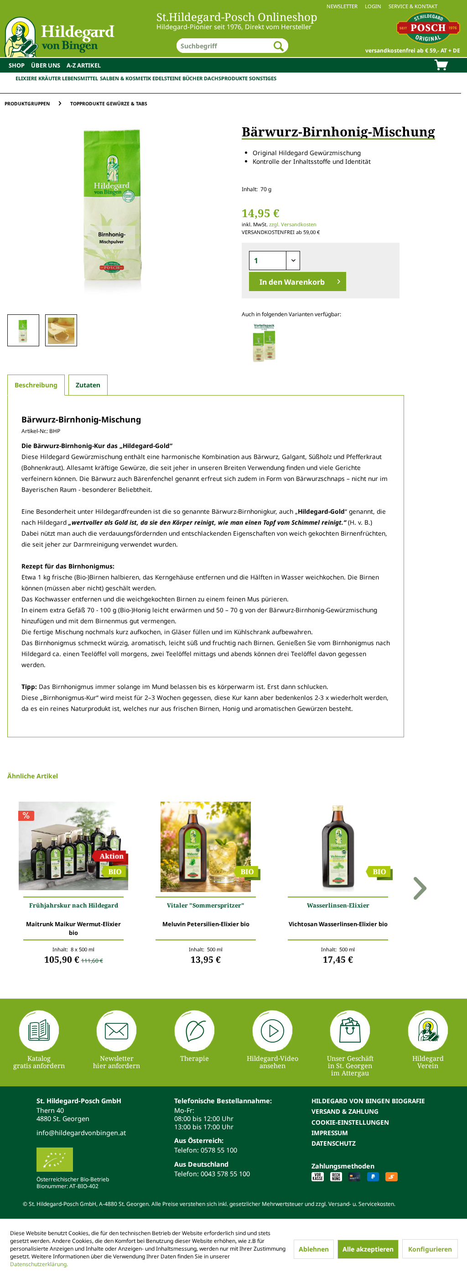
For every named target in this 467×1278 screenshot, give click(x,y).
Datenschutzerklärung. (39, 1264)
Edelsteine (166, 78)
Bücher (192, 78)
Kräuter (49, 78)
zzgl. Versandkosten (293, 224)
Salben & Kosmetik (125, 78)
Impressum (329, 1132)
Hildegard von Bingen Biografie (368, 1100)
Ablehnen (314, 1249)
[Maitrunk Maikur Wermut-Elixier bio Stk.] (73, 849)
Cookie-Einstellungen (350, 1122)
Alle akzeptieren (368, 1249)
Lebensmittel (80, 78)
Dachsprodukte (226, 78)
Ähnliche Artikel (32, 776)
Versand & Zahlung (345, 1111)
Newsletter (342, 6)
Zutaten (88, 385)
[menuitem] (233, 6)
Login (373, 6)
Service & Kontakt (413, 6)
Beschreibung (36, 385)
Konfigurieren (430, 1249)
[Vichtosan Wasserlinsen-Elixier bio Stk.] (338, 849)
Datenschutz (333, 1143)
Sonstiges (262, 78)
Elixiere (26, 78)
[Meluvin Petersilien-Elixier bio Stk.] (205, 849)
